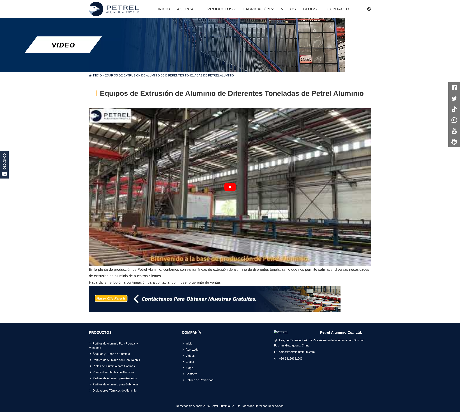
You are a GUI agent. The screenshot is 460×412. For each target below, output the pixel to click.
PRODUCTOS (220, 9)
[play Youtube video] (230, 187)
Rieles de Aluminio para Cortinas (112, 366)
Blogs (187, 367)
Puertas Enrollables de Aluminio (111, 372)
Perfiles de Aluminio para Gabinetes (114, 384)
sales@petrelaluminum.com (297, 351)
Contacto (189, 374)
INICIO (164, 9)
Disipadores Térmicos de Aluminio (113, 390)
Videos (188, 355)
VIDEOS (288, 9)
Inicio (187, 343)
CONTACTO (338, 9)
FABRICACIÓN (256, 9)
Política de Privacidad (197, 380)
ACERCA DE (188, 9)
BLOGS (310, 9)
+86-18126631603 (291, 358)
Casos (188, 361)
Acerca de (190, 349)
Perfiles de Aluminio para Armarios (113, 378)
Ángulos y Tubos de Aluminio (109, 353)
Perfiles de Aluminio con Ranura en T (114, 360)
